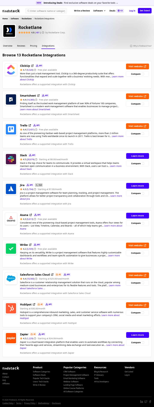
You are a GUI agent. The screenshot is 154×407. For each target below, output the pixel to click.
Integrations (48, 45)
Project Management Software (76, 375)
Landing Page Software (73, 385)
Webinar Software (71, 381)
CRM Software (69, 371)
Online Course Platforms (73, 388)
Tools (96, 378)
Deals (116, 10)
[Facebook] (150, 401)
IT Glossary (99, 375)
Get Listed (129, 371)
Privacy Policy (29, 403)
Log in (132, 10)
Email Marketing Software (74, 378)
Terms (18, 403)
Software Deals (39, 375)
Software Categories (41, 371)
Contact (5, 377)
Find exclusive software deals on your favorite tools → (91, 2)
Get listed (145, 10)
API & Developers (101, 381)
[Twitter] (145, 401)
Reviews (21, 45)
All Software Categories (73, 391)
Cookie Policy (7, 403)
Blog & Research (101, 371)
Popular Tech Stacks (41, 378)
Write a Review (82, 10)
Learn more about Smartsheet (35, 109)
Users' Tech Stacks (41, 381)
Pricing (33, 45)
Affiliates (6, 383)
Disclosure (56, 403)
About (4, 373)
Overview (7, 45)
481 (38, 32)
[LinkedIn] (141, 401)
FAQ (4, 380)
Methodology (43, 403)
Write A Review (39, 385)
